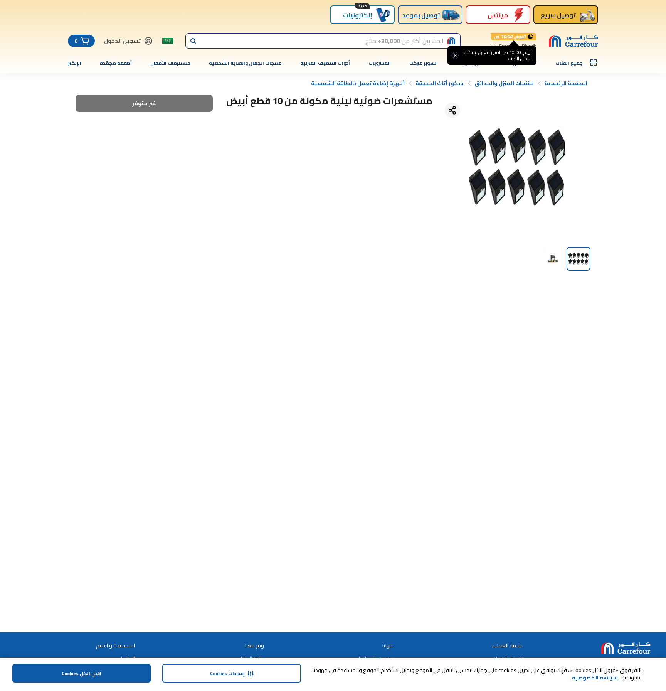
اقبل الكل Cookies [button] (81, 673)
